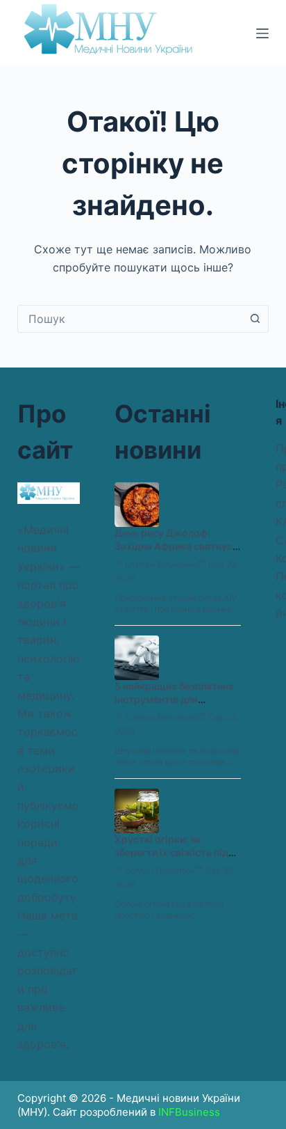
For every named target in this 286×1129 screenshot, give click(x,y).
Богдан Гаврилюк (160, 870)
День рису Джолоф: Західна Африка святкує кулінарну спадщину (174, 546)
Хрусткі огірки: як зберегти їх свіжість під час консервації (171, 852)
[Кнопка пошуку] (255, 319)
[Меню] (262, 33)
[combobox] (130, 319)
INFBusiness (189, 1112)
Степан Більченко (161, 564)
